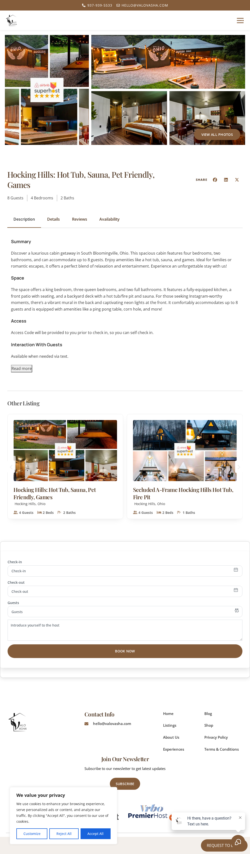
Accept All (95, 833)
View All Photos (217, 134)
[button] (215, 179)
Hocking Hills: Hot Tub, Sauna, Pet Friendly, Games (54, 493)
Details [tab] (53, 219)
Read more (21, 368)
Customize (32, 833)
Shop (208, 725)
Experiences (173, 749)
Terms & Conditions (221, 749)
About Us (171, 737)
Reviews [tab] (79, 219)
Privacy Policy (216, 737)
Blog (208, 713)
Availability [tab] (109, 219)
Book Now (125, 651)
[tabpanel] (125, 305)
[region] (63, 815)
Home (168, 713)
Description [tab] (24, 219)
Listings (169, 725)
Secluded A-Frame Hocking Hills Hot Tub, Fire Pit (183, 493)
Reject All (64, 833)
